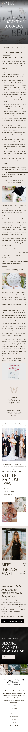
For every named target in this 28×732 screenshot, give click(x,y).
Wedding (14, 17)
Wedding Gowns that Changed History (14, 401)
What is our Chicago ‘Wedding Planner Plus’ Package (14, 412)
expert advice (8, 494)
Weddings (7, 488)
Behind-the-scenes (9, 491)
